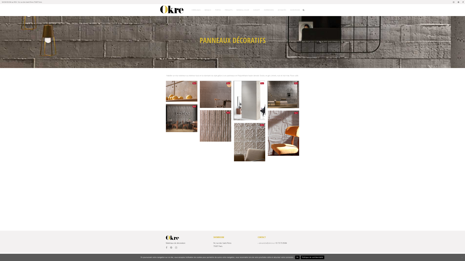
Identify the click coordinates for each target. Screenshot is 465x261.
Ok (297, 257)
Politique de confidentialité (312, 257)
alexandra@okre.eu (266, 243)
